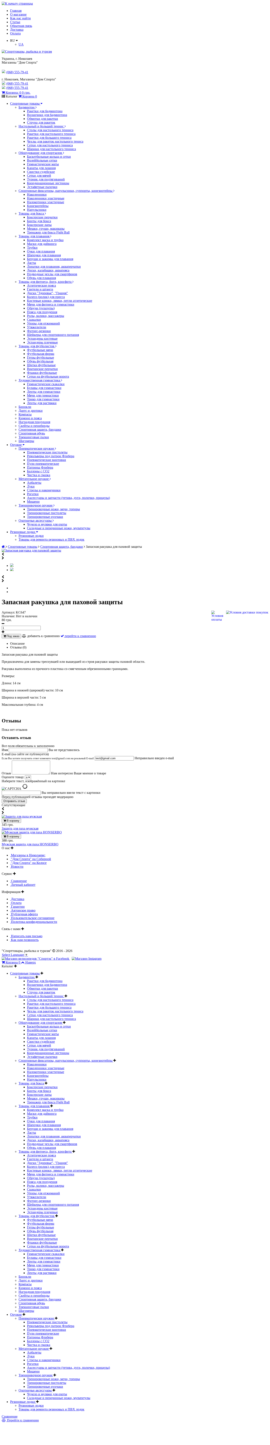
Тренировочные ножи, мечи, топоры (53, 509)
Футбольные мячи (40, 350)
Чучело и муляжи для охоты (47, 524)
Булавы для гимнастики (44, 388)
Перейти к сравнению (22, 1420)
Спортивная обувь (32, 433)
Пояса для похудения (42, 312)
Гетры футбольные (40, 357)
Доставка (16, 29)
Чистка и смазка (38, 475)
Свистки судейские (41, 172)
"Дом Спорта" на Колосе (28, 863)
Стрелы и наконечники (44, 490)
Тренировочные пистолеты (46, 513)
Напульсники (36, 209)
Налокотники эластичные (45, 202)
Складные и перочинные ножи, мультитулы (58, 528)
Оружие (16, 444)
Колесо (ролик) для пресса (46, 297)
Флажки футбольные (42, 372)
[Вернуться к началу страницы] (17, 3)
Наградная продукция (34, 422)
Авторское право (22, 910)
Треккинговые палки (34, 437)
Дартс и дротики (31, 410)
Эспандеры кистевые (42, 338)
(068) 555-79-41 (17, 83)
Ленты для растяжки (42, 403)
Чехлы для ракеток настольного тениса (55, 141)
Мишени (33, 501)
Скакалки (34, 319)
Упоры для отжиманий (43, 323)
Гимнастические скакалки (46, 384)
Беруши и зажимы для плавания (50, 259)
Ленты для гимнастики (43, 391)
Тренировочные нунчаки (45, 517)
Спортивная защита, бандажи (40, 429)
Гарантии (17, 906)
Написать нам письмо (26, 936)
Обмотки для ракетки (42, 118)
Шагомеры (26, 441)
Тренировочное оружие (36, 505)
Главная (16, 10)
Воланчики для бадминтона (47, 115)
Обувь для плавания (41, 278)
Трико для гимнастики (43, 399)
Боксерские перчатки (42, 217)
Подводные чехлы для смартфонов (52, 274)
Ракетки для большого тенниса (49, 137)
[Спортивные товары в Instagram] (86, 958)
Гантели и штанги (40, 289)
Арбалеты (34, 482)
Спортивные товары (25, 103)
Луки (31, 486)
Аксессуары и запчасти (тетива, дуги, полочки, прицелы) (68, 498)
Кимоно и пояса (30, 418)
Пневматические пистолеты (47, 452)
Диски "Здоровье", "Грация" (47, 293)
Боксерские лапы (39, 225)
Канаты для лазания (41, 168)
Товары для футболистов (37, 346)
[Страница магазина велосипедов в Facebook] (36, 958)
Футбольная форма (40, 354)
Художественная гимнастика (40, 380)
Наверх (30, 962)
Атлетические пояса (41, 285)
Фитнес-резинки (39, 331)
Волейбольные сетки (42, 160)
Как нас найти (20, 18)
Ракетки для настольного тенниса (51, 134)
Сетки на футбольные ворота (48, 376)
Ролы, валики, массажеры (45, 316)
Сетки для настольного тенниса (50, 145)
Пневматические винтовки (46, 460)
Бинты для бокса (39, 221)
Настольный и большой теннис (42, 126)
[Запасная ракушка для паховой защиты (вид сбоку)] (12, 570)
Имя (5, 750)
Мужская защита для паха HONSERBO (30, 844)
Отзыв (7, 773)
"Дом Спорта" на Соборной (30, 859)
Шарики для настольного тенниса (51, 149)
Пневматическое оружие (37, 448)
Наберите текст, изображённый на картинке (33, 781)
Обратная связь (21, 26)
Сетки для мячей (39, 175)
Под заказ (12, 636)
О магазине (18, 14)
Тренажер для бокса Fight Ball (48, 232)
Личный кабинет (22, 884)
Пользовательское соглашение (32, 918)
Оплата (15, 33)
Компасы (25, 414)
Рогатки (33, 494)
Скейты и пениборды (34, 426)
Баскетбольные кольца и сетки (49, 156)
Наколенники (37, 194)
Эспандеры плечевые (42, 342)
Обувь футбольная (40, 361)
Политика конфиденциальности (33, 922)
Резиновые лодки (23, 532)
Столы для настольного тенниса (50, 130)
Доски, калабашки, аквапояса (48, 270)
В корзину (12, 820)
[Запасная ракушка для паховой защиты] (31, 550)
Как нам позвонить (24, 940)
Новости (16, 866)
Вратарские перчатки (42, 369)
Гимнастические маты (43, 164)
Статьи (15, 22)
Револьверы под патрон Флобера (50, 456)
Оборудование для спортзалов (41, 153)
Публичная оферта (24, 914)
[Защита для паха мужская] (22, 816)
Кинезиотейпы (38, 206)
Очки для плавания (41, 251)
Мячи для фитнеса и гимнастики (50, 304)
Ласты (31, 263)
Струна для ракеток (41, 122)
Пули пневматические (43, 463)
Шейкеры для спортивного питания (53, 335)
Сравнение (18, 881)
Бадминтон (27, 107)
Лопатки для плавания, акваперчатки (54, 266)
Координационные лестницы (48, 183)
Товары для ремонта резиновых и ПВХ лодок (51, 539)
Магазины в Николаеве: (27, 855)
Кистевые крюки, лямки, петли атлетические (59, 300)
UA (21, 44)
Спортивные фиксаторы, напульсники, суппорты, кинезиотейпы (66, 190)
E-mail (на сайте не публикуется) (48, 756)
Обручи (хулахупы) (41, 308)
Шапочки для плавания (44, 255)
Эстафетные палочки (42, 187)
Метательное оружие (34, 479)
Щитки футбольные (41, 365)
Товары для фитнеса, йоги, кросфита (45, 281)
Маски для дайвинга (42, 244)
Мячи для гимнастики (43, 395)
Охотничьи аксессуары (36, 520)
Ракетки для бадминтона (44, 111)
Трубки (32, 247)
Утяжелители (36, 327)
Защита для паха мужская (20, 828)
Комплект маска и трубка (45, 240)
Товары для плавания (34, 236)
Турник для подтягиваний (46, 179)
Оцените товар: (13, 777)
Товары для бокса (32, 213)
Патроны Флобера (40, 467)
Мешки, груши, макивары (46, 228)
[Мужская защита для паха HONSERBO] (32, 832)
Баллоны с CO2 (38, 471)
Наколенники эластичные (45, 198)
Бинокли (25, 407)
